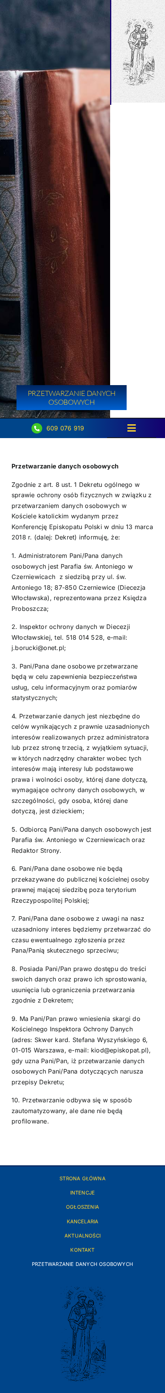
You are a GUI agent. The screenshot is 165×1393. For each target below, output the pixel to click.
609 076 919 (65, 428)
